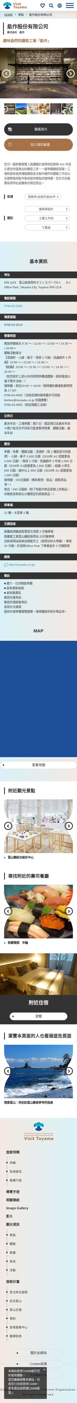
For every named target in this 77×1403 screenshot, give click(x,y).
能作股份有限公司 (40, 14)
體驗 (13, 1243)
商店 (13, 1261)
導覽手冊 (13, 1192)
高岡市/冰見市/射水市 (41, 196)
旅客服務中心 (19, 1327)
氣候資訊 (16, 1171)
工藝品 (46, 227)
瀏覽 (38, 1016)
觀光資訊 (13, 1224)
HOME (8, 14)
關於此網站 (38, 1353)
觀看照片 (41, 129)
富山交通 (16, 1309)
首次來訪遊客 (19, 1292)
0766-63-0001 (13, 306)
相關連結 (13, 1200)
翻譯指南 (16, 1336)
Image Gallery (17, 1208)
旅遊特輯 (13, 1152)
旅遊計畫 (13, 1281)
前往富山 (16, 1301)
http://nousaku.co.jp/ (22, 564)
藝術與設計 (46, 209)
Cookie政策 (38, 1364)
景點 (21, 14)
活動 (13, 1270)
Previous (6, 73)
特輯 (13, 1162)
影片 (9, 1216)
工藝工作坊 (46, 218)
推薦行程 (16, 1180)
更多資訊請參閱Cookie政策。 (24, 1390)
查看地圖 (38, 765)
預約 (13, 1318)
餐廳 (13, 1252)
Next (71, 73)
